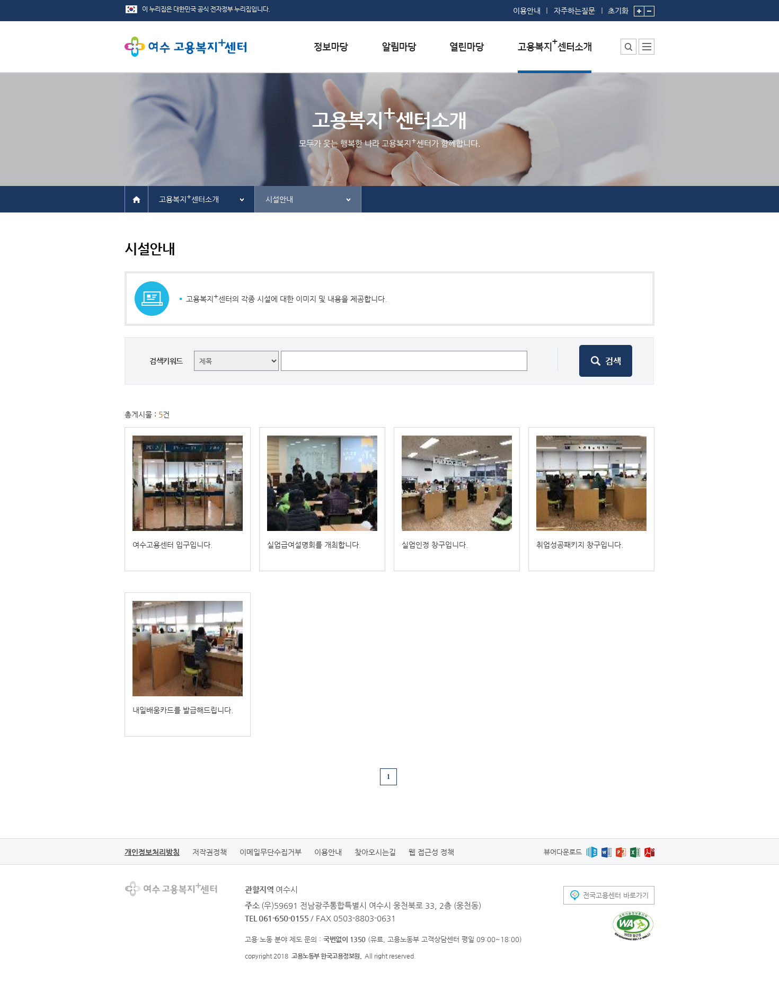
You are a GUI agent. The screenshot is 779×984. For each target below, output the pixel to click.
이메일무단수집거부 (271, 852)
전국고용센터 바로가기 (616, 895)
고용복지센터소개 (189, 197)
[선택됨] (554, 54)
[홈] (136, 198)
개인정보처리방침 (152, 852)
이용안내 (527, 10)
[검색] (605, 361)
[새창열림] (591, 852)
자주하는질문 (574, 10)
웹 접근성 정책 (431, 852)
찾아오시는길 (375, 852)
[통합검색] (628, 47)
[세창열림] (633, 926)
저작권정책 (209, 852)
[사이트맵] (646, 47)
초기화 (618, 10)
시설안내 (279, 199)
